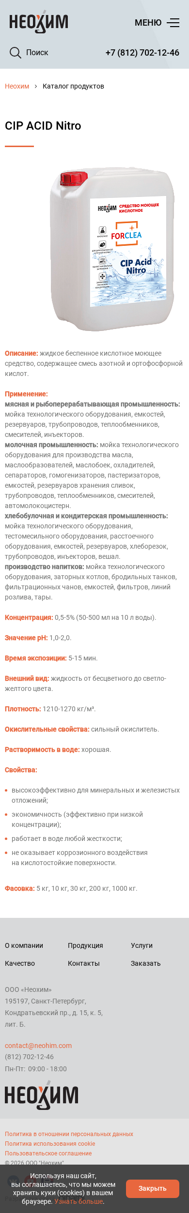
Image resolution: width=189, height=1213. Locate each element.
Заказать (146, 963)
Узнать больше (78, 1201)
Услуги (142, 945)
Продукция (85, 945)
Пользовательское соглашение (48, 1153)
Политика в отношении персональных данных (69, 1134)
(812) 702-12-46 (29, 1057)
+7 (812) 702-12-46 (142, 52)
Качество (20, 963)
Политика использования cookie (50, 1143)
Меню (148, 22)
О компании (24, 945)
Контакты (84, 963)
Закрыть (153, 1188)
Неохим (17, 86)
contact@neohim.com (38, 1045)
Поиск (37, 52)
